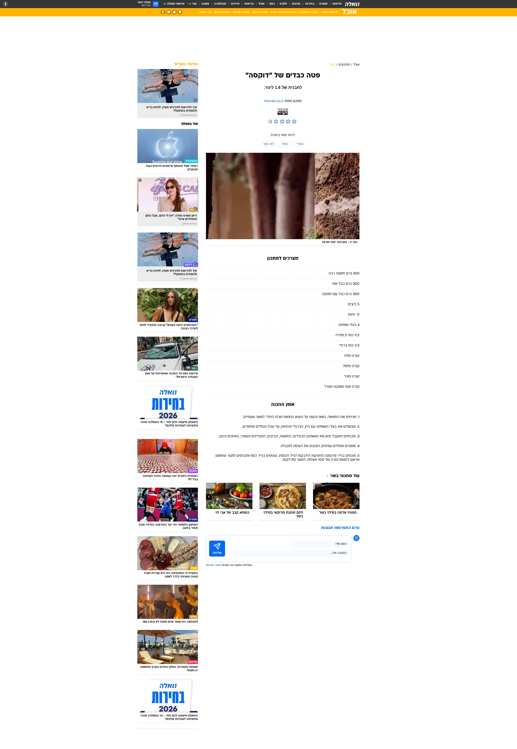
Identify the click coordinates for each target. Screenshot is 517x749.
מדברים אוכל (260, 12)
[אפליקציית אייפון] (174, 12)
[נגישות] (5, 4)
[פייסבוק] (163, 12)
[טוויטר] (168, 12)
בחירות (309, 3)
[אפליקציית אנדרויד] (180, 12)
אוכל (261, 3)
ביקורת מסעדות (308, 12)
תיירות (235, 3)
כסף (272, 3)
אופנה (205, 3)
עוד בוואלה (189, 124)
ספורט (323, 3)
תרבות (296, 3)
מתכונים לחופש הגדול (283, 12)
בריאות (249, 3)
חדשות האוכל (329, 12)
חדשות (337, 3)
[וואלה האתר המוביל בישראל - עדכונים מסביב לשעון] (352, 4)
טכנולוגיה (220, 3)
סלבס (283, 3)
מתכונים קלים (222, 12)
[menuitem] (335, 4)
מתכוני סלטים (241, 12)
